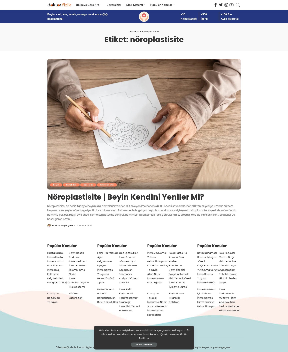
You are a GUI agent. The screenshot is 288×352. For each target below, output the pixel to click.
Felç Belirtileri (55, 278)
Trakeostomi (77, 287)
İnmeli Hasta (55, 257)
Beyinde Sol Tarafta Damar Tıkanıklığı (128, 298)
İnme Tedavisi (77, 261)
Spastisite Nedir (157, 306)
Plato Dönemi (105, 289)
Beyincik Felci (177, 270)
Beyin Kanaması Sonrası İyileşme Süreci (207, 257)
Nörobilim (71, 184)
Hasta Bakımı (55, 253)
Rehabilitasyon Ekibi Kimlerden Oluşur (228, 278)
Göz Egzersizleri (128, 253)
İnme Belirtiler (77, 265)
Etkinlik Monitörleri (229, 310)
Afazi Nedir (153, 274)
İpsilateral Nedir (156, 302)
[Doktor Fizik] (59, 5)
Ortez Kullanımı (128, 265)
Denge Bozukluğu (57, 282)
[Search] (238, 5)
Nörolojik (88, 184)
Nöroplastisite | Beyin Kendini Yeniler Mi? (125, 197)
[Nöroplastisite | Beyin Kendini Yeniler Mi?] (144, 124)
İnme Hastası (155, 278)
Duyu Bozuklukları (107, 302)
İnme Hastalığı (206, 282)
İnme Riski (125, 289)
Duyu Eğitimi (154, 282)
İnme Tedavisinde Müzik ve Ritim (227, 294)
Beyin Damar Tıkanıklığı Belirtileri (176, 298)
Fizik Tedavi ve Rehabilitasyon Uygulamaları (228, 266)
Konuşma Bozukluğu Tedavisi (53, 298)
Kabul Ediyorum (144, 344)
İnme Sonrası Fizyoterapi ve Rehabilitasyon (206, 302)
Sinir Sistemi (107, 184)
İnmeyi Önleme (156, 253)
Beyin (56, 184)
